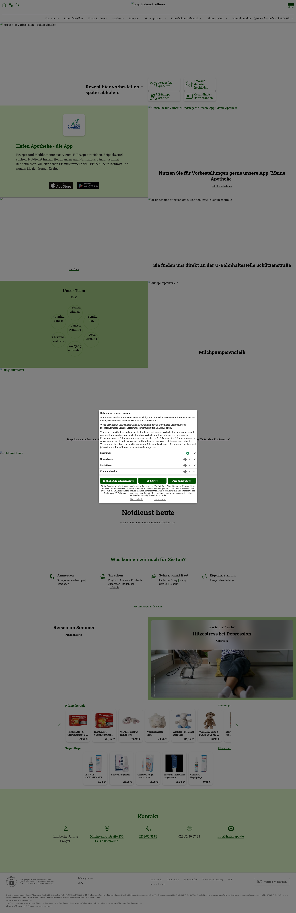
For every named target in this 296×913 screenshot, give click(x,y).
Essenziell (105, 452)
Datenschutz (136, 499)
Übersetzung (106, 459)
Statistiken (106, 465)
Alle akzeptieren (181, 480)
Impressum (160, 499)
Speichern (152, 480)
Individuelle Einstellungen (118, 480)
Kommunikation (108, 471)
